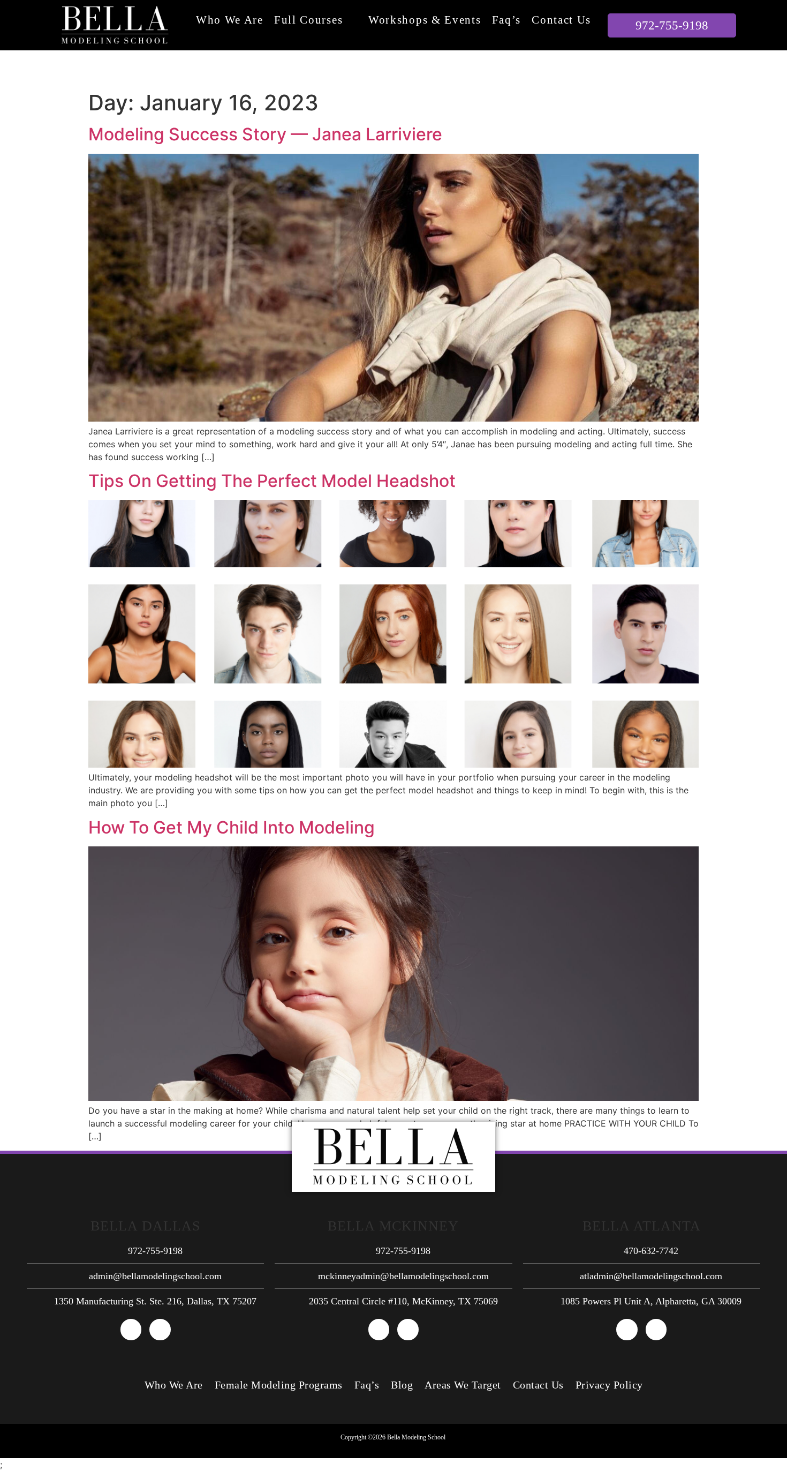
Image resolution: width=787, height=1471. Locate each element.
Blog (402, 1385)
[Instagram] (160, 1329)
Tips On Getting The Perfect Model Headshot (272, 480)
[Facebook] (131, 1329)
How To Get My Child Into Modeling (231, 827)
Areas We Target (463, 1385)
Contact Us (561, 19)
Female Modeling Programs (279, 1385)
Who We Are (229, 19)
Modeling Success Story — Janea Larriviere (265, 134)
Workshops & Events (424, 19)
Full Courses (308, 19)
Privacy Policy (609, 1385)
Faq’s (506, 19)
